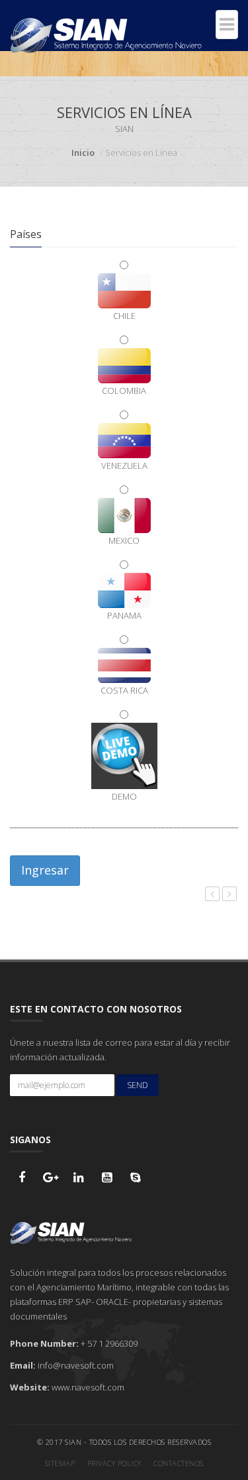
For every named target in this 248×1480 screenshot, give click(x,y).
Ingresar (45, 870)
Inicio (83, 152)
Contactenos (178, 1463)
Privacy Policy (114, 1463)
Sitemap (60, 1463)
